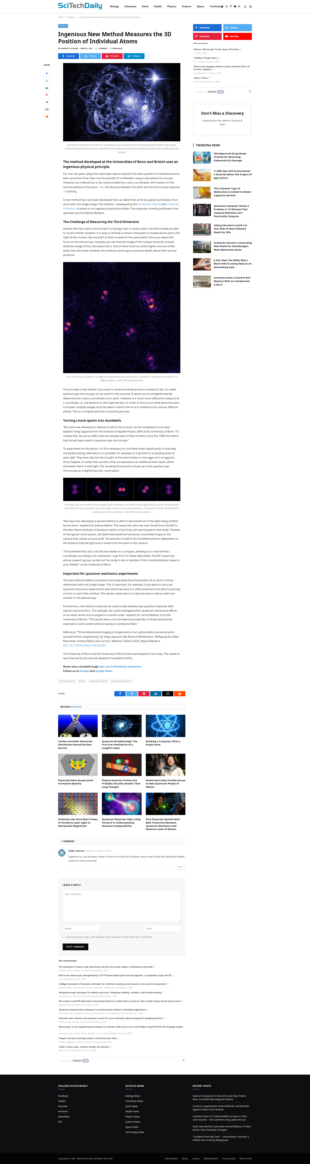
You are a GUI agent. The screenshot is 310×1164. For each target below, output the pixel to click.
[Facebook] (47, 74)
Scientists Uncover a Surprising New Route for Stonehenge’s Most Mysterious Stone (233, 246)
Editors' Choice (201, 78)
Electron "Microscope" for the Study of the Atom (216, 49)
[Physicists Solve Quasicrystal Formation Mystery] (78, 765)
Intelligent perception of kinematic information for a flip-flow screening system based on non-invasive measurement (112, 984)
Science (186, 6)
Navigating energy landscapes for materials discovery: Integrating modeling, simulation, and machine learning (110, 992)
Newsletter (64, 1116)
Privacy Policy (228, 1158)
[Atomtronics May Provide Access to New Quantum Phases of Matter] (165, 765)
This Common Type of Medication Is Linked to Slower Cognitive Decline (232, 192)
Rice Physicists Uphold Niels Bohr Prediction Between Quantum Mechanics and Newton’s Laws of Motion (163, 824)
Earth (145, 6)
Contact (196, 1158)
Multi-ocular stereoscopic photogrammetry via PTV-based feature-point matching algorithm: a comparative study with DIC (115, 975)
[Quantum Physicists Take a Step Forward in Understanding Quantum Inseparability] (121, 804)
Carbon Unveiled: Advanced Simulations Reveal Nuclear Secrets (75, 744)
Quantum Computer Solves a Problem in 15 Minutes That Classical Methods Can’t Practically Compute (231, 211)
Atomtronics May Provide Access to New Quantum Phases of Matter (165, 783)
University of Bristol (121, 681)
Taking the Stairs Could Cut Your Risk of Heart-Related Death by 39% (230, 229)
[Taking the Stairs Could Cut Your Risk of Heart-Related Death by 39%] (202, 229)
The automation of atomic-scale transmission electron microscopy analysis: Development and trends (106, 967)
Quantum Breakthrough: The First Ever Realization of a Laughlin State (119, 744)
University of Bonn (149, 204)
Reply (180, 867)
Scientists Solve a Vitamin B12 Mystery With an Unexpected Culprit (232, 281)
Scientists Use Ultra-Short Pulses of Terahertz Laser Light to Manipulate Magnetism (78, 822)
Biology (114, 6)
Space (200, 6)
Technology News (134, 1132)
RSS (60, 1121)
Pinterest (63, 1111)
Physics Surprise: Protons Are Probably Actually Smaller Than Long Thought (121, 783)
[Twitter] (47, 81)
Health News (132, 1111)
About (185, 1158)
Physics (171, 6)
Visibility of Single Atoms (205, 58)
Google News (103, 671)
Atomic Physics (67, 681)
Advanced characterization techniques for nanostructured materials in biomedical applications (102, 1009)
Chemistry (130, 6)
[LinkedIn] (47, 88)
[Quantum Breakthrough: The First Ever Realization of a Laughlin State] (121, 726)
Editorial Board (211, 1158)
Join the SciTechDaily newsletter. (121, 666)
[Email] (47, 109)
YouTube (62, 1106)
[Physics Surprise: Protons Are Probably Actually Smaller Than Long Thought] (121, 765)
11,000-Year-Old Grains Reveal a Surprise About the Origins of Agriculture (233, 174)
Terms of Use (245, 1158)
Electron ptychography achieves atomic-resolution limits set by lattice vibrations (222, 68)
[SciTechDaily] (80, 6)
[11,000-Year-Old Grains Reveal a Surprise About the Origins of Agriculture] (202, 175)
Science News (132, 1121)
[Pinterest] (47, 95)
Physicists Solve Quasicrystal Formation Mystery (75, 782)
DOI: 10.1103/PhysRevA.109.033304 (84, 645)
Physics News (132, 1116)
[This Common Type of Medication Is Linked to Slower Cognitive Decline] (202, 192)
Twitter (62, 1101)
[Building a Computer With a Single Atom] (165, 726)
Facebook (63, 1095)
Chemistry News (134, 1101)
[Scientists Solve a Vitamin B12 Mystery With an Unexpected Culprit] (202, 282)
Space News (132, 1126)
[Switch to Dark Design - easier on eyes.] (245, 6)
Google (84, 671)
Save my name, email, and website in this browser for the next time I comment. (109, 936)
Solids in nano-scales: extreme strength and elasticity (84, 1047)
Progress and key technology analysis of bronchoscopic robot (87, 1038)
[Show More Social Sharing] (148, 56)
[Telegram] (47, 102)
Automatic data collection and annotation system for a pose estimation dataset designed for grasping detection (110, 1018)
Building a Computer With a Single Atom (163, 743)
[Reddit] (47, 116)
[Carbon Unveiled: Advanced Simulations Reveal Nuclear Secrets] (78, 726)
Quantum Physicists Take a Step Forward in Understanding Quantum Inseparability (121, 822)
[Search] (250, 6)
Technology (216, 6)
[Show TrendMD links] (183, 1060)
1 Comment (103, 48)
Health (158, 6)
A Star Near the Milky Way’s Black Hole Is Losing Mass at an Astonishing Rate (232, 264)
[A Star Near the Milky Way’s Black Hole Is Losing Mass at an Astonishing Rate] (202, 264)
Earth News (131, 1106)
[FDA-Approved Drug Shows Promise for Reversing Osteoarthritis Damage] (202, 157)
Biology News (132, 1095)
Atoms (82, 681)
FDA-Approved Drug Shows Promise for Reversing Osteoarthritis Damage (230, 157)
